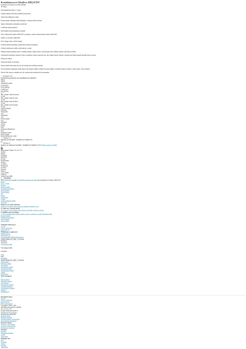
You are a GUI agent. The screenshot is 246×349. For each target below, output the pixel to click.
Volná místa (4, 336)
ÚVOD (3, 226)
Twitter (3, 344)
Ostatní (3, 272)
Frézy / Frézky (5, 183)
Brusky (3, 182)
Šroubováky (4, 197)
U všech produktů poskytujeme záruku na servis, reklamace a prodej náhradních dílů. (26, 214)
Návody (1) (6, 143)
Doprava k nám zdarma (8, 324)
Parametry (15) (7, 76)
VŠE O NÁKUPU (6, 228)
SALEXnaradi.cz (6, 237)
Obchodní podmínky (7, 333)
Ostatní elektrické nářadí (8, 201)
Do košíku (4, 258)
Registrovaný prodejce (7, 328)
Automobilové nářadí (7, 270)
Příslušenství (4, 274)
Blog (2, 340)
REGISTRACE (5, 235)
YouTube (3, 345)
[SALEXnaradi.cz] (7, 304)
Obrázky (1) (7, 138)
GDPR (3, 335)
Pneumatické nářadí (7, 267)
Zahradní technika (6, 269)
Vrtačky (3, 199)
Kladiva (19, 180)
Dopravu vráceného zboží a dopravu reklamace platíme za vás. (20, 206)
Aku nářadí (4, 265)
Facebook (4, 342)
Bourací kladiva (5, 187)
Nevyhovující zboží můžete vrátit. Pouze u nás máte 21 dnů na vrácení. (22, 210)
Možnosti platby (6, 316)
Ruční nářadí (5, 262)
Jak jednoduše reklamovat (8, 321)
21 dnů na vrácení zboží (8, 326)
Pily (2, 194)
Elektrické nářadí (10, 180)
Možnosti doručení (6, 317)
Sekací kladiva (5, 190)
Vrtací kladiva (5, 192)
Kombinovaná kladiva (31, 180)
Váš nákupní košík (6, 244)
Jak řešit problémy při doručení (10, 319)
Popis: (5, 6)
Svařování (4, 202)
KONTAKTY (5, 230)
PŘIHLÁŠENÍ (5, 234)
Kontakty (3, 331)
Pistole (3, 196)
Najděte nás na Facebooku (9, 312)
